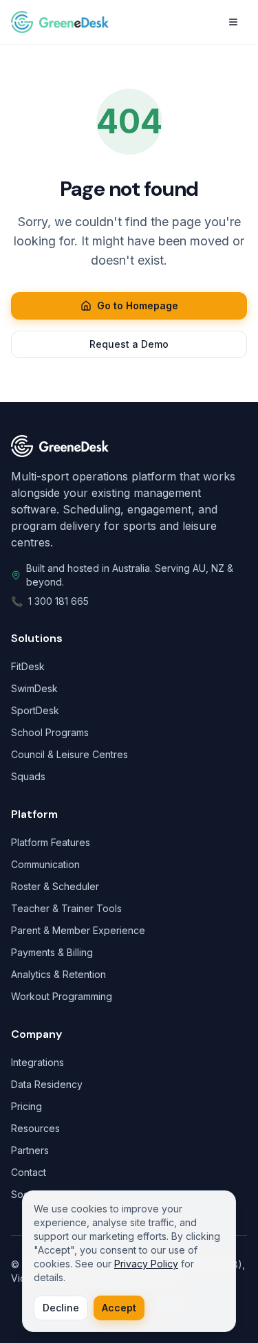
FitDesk (28, 666)
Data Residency (47, 1084)
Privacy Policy (146, 1263)
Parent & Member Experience (78, 930)
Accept (119, 1307)
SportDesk (35, 710)
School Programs (50, 732)
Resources (35, 1128)
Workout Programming (61, 996)
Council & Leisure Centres (69, 754)
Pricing (26, 1106)
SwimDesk (34, 688)
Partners (30, 1150)
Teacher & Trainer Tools (66, 908)
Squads (28, 776)
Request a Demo (129, 344)
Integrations (37, 1062)
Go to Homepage (137, 305)
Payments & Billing (52, 952)
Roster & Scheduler (55, 886)
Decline (61, 1307)
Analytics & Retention (58, 974)
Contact (28, 1172)
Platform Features (50, 842)
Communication (45, 864)
